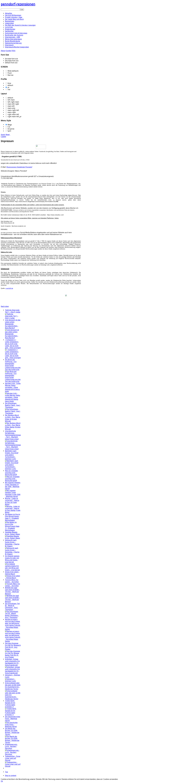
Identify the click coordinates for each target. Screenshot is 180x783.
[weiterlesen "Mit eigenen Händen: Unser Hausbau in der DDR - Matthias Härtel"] (13, 497)
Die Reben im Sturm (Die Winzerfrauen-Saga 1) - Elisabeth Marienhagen (12, 517)
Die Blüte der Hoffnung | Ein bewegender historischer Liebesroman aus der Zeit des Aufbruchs (13, 365)
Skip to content (10, 776)
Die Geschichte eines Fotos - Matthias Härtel (12, 719)
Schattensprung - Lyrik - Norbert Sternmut (11, 746)
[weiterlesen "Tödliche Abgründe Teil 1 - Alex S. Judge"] (13, 318)
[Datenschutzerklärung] (41, 147)
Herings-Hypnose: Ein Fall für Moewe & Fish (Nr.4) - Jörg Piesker (13, 646)
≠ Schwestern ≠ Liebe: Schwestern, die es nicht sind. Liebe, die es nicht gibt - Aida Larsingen (13, 344)
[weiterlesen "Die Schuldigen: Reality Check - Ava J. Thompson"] (13, 413)
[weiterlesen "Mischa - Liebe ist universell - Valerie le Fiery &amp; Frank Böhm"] (13, 512)
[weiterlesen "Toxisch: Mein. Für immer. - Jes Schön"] (13, 586)
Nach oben (5, 306)
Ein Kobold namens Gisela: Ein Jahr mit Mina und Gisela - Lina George (12, 559)
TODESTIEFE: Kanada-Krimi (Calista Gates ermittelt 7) (10, 704)
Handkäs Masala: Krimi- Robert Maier (12, 533)
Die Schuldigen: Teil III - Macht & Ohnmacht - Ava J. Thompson (12, 607)
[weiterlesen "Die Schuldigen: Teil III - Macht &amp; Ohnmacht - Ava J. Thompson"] (13, 617)
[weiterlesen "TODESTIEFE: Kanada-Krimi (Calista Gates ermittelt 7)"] (13, 715)
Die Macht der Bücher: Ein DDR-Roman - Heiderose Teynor (12, 732)
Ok (2, 781)
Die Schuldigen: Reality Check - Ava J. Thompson (12, 405)
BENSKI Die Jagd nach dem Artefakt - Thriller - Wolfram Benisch (12, 591)
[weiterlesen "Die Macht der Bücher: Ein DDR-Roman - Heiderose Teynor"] (13, 742)
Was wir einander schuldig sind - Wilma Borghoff (11, 473)
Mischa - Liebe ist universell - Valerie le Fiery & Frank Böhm (12, 501)
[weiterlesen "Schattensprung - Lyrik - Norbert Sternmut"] (13, 754)
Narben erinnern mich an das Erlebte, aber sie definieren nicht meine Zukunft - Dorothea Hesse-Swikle (12, 624)
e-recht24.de (9, 288)
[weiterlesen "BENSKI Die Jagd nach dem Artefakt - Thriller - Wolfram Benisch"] (13, 602)
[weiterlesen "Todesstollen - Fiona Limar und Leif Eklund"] (13, 766)
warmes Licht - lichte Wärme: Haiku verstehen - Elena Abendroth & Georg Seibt (13, 387)
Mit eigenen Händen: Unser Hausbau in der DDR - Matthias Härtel (12, 486)
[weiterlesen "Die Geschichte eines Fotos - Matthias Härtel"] (13, 727)
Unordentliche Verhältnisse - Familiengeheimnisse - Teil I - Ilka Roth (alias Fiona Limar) (13, 435)
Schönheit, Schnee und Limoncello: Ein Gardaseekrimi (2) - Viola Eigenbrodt (12, 662)
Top (6, 772)
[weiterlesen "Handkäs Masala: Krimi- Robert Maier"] (13, 538)
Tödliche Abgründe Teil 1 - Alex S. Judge (12, 311)
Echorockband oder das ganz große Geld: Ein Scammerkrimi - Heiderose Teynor (13, 686)
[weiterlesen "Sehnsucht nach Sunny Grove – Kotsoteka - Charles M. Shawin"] (13, 554)
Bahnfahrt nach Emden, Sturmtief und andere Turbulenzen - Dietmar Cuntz (11, 455)
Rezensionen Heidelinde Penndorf (19, 167)
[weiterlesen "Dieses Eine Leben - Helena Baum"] (13, 578)
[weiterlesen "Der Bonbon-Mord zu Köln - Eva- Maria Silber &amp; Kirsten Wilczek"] (13, 429)
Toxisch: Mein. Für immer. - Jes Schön (12, 581)
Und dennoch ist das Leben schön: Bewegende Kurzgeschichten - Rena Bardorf (12, 324)
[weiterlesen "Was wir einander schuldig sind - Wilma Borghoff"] (13, 481)
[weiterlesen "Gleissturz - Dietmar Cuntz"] (13, 681)
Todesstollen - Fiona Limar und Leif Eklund (12, 758)
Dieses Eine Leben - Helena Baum (12, 573)
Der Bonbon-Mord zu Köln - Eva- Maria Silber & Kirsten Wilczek (12, 418)
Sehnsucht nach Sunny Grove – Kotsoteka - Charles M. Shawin (12, 543)
